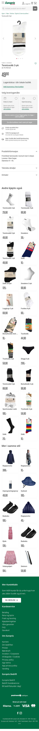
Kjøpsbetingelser (9, 621)
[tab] (19, 151)
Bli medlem (10, 600)
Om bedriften (7, 645)
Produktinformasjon (10, 151)
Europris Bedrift (8, 680)
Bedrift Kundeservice (10, 683)
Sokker (12, 13)
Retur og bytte (8, 615)
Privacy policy (8, 660)
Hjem (3, 13)
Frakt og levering (9, 618)
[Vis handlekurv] (35, 3)
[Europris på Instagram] (20, 713)
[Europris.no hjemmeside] (10, 3)
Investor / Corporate (10, 654)
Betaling (5, 612)
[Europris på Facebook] (17, 713)
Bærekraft (6, 651)
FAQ (4, 627)
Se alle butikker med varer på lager (19, 122)
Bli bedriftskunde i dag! (11, 686)
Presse (5, 648)
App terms (6, 663)
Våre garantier (8, 624)
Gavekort (6, 630)
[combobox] (19, 8)
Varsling (5, 669)
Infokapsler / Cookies (11, 657)
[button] (3, 38)
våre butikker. (7, 109)
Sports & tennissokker (21, 13)
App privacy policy (9, 666)
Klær (7, 13)
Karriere (5, 642)
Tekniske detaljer (9, 168)
